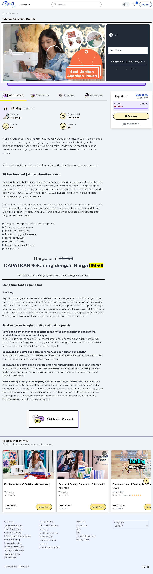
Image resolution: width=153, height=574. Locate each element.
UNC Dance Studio (49, 533)
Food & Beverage (12, 554)
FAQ (78, 532)
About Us (80, 521)
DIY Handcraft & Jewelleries (17, 536)
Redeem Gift (46, 536)
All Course (9, 521)
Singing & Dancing (12, 543)
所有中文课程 (10, 557)
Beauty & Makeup (12, 539)
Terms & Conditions (85, 536)
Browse (23, 4)
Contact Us (81, 525)
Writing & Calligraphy (14, 550)
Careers (44, 543)
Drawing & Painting (13, 525)
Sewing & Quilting (12, 532)
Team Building (46, 521)
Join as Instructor (48, 540)
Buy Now (133, 116)
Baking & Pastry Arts (13, 546)
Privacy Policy (82, 539)
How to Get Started (49, 547)
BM (116, 35)
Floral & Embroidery (13, 528)
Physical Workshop (49, 525)
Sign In (145, 4)
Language (119, 522)
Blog (78, 528)
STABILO (44, 529)
